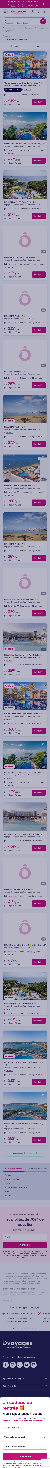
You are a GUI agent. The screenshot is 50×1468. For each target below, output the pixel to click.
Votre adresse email (14, 1442)
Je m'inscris (25, 1456)
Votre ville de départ (15, 1433)
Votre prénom (11, 1423)
